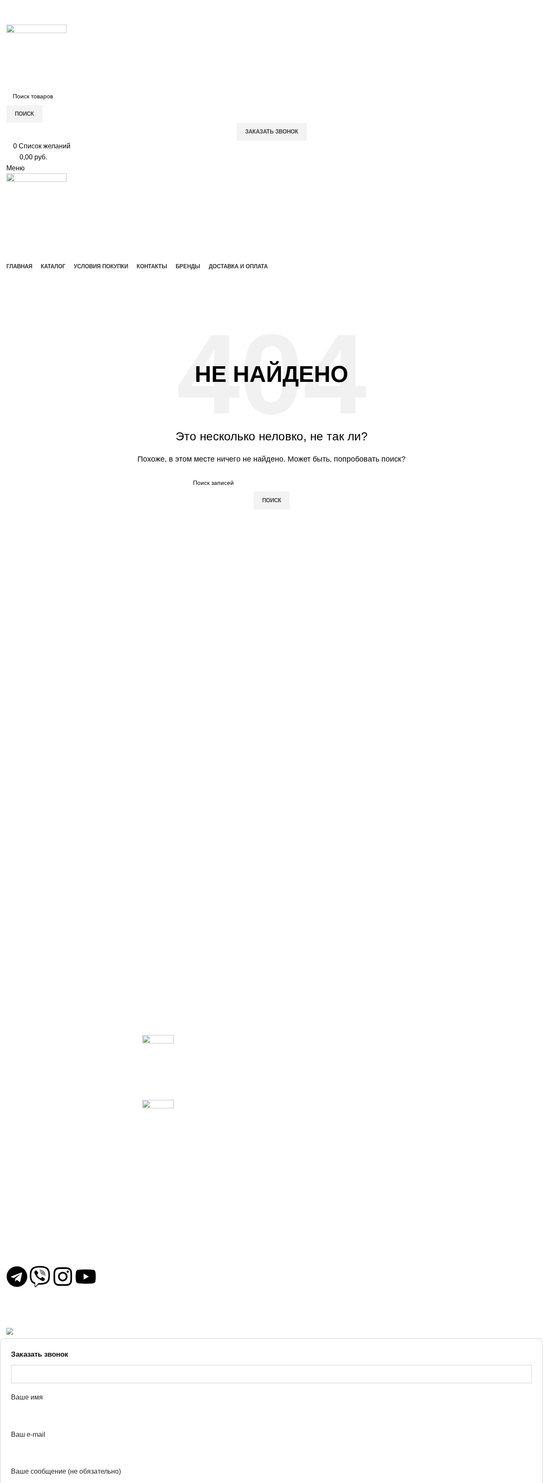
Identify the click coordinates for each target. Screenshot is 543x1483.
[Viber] (39, 1276)
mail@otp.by (33, 1251)
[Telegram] (17, 1276)
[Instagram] (62, 1276)
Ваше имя (27, 1397)
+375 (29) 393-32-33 (45, 1220)
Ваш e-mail (28, 1434)
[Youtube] (85, 1276)
